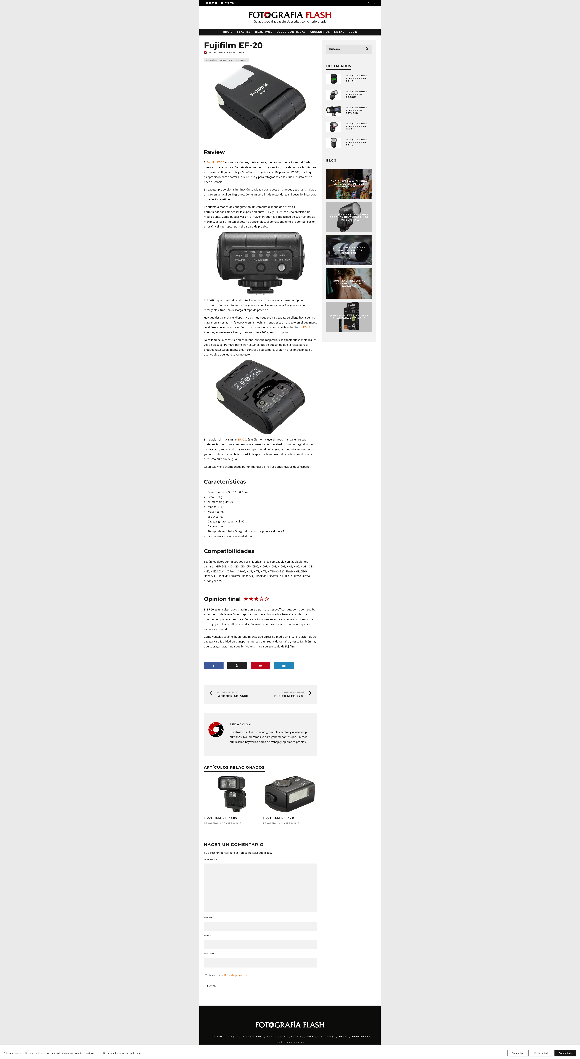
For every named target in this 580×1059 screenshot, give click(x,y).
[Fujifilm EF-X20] (290, 811)
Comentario (210, 859)
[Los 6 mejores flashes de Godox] (333, 95)
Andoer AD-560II (233, 696)
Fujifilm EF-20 (215, 162)
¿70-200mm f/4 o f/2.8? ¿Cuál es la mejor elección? (349, 250)
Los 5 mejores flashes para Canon (356, 78)
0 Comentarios (242, 60)
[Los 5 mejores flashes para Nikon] (333, 127)
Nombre (209, 917)
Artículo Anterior (227, 692)
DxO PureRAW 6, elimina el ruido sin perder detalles (349, 184)
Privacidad (361, 1037)
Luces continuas (291, 31)
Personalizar (518, 1053)
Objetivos (263, 31)
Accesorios (320, 31)
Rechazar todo (541, 1053)
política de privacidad (234, 975)
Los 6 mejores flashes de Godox (356, 94)
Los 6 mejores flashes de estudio (356, 110)
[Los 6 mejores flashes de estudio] (333, 111)
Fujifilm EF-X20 (288, 696)
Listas (339, 31)
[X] (369, 3)
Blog (353, 31)
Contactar (227, 3)
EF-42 (306, 327)
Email (207, 935)
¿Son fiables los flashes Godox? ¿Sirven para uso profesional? (348, 217)
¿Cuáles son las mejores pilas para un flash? (349, 316)
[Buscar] (374, 3)
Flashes (244, 31)
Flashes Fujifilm (227, 60)
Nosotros (211, 3)
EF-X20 (242, 439)
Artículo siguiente (293, 692)
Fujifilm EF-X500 (221, 818)
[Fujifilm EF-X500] (231, 811)
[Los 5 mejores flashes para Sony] (333, 143)
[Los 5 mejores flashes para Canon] (333, 79)
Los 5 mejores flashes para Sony (356, 142)
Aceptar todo (565, 1053)
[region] (290, 1052)
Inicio (228, 31)
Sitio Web (209, 953)
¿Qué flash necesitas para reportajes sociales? (349, 283)
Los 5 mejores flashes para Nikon (356, 126)
